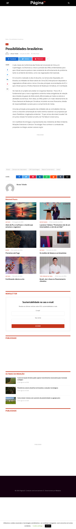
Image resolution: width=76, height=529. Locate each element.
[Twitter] (7, 74)
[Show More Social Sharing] (48, 59)
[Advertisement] (38, 22)
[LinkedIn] (7, 79)
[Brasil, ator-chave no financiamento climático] (55, 265)
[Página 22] (38, 3)
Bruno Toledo (14, 54)
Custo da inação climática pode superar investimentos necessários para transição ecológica (42, 379)
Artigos (8, 222)
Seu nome (38, 318)
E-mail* (38, 311)
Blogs (7, 250)
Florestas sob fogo (13, 253)
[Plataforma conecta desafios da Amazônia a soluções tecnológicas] (11, 390)
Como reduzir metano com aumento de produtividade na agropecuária (38, 398)
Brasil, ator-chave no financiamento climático (53, 280)
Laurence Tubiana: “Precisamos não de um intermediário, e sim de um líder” (55, 226)
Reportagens (43, 222)
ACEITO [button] (48, 526)
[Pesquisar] (69, 3)
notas (58, 169)
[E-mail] (7, 89)
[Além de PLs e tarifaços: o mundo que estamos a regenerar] (21, 211)
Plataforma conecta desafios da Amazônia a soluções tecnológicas (37, 388)
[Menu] (7, 3)
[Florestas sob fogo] (21, 239)
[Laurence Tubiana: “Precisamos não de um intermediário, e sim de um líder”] (55, 211)
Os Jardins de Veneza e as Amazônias (53, 253)
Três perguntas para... (46, 276)
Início (7, 39)
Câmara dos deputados (19, 169)
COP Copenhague (34, 169)
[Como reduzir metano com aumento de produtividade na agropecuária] (11, 400)
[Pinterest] (7, 84)
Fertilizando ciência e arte (15, 279)
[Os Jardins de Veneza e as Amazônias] (55, 239)
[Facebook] (7, 70)
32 (7, 44)
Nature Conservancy (48, 169)
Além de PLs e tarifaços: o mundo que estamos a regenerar (19, 226)
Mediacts (58, 490)
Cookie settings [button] (38, 526)
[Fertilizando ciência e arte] (21, 265)
